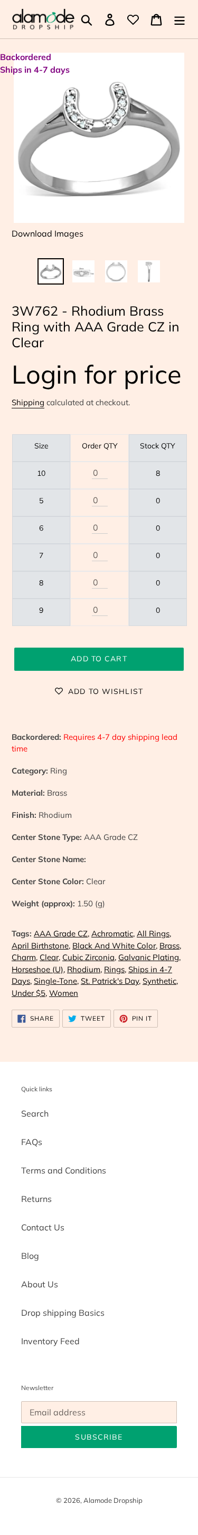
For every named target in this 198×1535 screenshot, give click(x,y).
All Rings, (154, 933)
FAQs (31, 1142)
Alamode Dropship (113, 1500)
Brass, (170, 946)
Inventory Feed (50, 1341)
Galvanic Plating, (149, 957)
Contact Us (42, 1227)
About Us (39, 1284)
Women (63, 993)
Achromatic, (113, 933)
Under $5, (29, 993)
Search (35, 1113)
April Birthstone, (41, 946)
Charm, (24, 957)
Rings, (115, 969)
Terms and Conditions (63, 1170)
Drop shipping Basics (63, 1312)
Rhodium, (84, 969)
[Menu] (179, 19)
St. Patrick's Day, (110, 981)
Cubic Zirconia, (89, 957)
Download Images (47, 233)
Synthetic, (160, 981)
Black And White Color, (114, 946)
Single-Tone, (56, 981)
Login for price (97, 374)
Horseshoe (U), (38, 969)
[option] (50, 271)
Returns (36, 1199)
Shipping (28, 402)
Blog (30, 1255)
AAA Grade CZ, (61, 933)
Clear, (50, 957)
